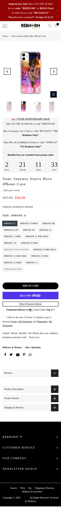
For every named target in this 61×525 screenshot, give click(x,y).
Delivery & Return (12, 347)
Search (13, 488)
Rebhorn (32, 501)
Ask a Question (33, 347)
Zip (30, 488)
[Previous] (7, 71)
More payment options (30, 304)
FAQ (22, 488)
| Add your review (11, 190)
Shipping (7, 207)
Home (5, 36)
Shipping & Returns (44, 488)
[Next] (53, 71)
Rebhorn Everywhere (32, 491)
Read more (33, 337)
